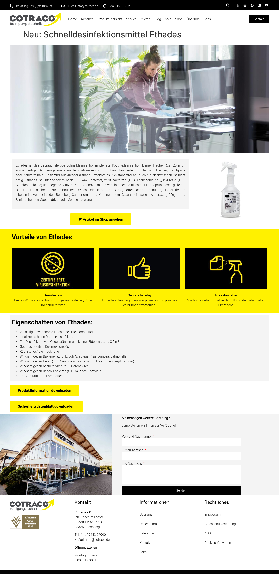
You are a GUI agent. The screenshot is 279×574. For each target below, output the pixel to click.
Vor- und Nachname (136, 436)
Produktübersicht (110, 19)
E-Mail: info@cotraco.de (83, 6)
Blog (157, 19)
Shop (179, 19)
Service (131, 19)
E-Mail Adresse (133, 450)
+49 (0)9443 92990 (41, 6)
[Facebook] (252, 5)
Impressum (212, 514)
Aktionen (87, 19)
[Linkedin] (259, 5)
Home (72, 19)
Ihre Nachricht (132, 463)
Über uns (193, 19)
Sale (168, 19)
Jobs (207, 19)
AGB (207, 533)
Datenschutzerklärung (220, 524)
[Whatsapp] (238, 5)
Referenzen (147, 533)
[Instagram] (245, 5)
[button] (227, 5)
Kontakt (145, 543)
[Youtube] (266, 5)
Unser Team (148, 524)
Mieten (145, 19)
